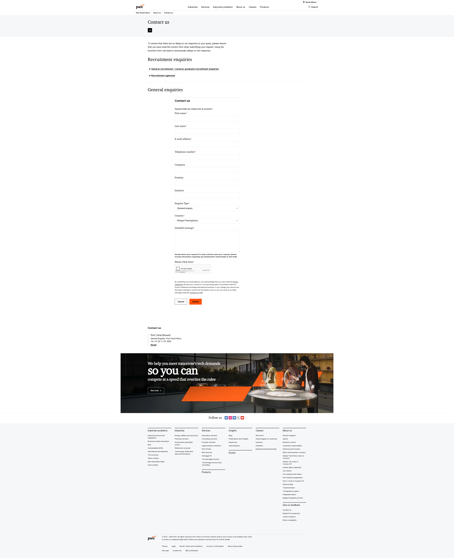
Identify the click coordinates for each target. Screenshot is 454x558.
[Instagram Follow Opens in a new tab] (230, 418)
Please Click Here (184, 262)
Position (179, 177)
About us (157, 13)
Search (314, 7)
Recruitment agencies (163, 75)
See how (155, 390)
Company (180, 164)
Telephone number (185, 151)
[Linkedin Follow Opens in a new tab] (234, 418)
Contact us (168, 13)
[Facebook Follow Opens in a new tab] (226, 418)
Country (180, 215)
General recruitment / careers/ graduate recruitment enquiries (185, 69)
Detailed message (185, 228)
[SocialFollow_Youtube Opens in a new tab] (242, 418)
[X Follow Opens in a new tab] (238, 418)
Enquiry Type (182, 203)
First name (181, 113)
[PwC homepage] (140, 6)
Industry (179, 190)
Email (153, 345)
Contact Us (194, 293)
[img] (150, 30)
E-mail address (183, 139)
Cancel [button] (181, 301)
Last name (181, 126)
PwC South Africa (143, 13)
